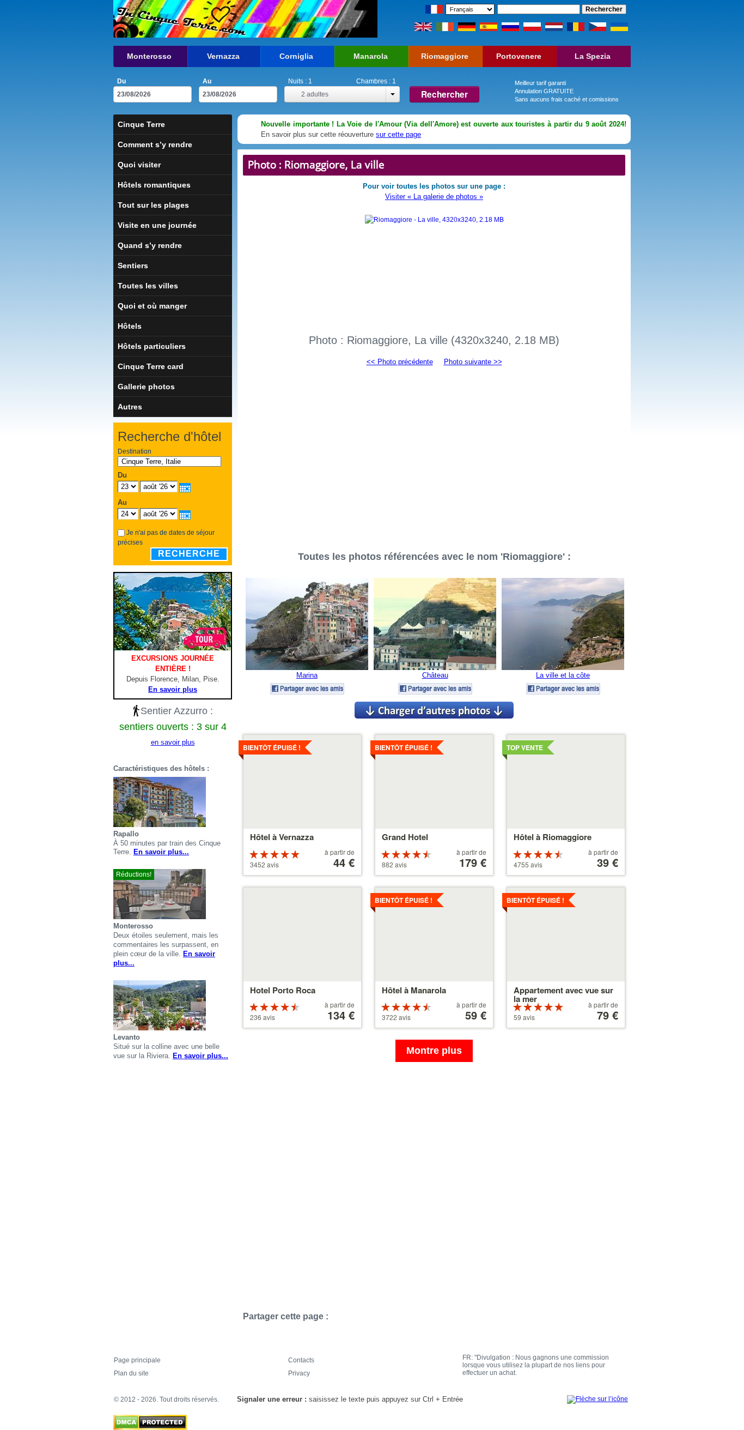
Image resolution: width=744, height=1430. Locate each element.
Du (121, 81)
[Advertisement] (434, 453)
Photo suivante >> (473, 362)
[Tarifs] (227, 802)
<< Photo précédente (400, 362)
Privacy (299, 1373)
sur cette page (398, 134)
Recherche (189, 553)
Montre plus (434, 1050)
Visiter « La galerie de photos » (434, 196)
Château (435, 675)
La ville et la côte (563, 675)
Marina (307, 675)
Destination (134, 451)
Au (207, 81)
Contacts (301, 1360)
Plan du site (131, 1373)
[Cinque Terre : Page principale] (180, 19)
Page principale (137, 1360)
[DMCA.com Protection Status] (150, 1419)
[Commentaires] (214, 802)
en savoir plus (173, 742)
